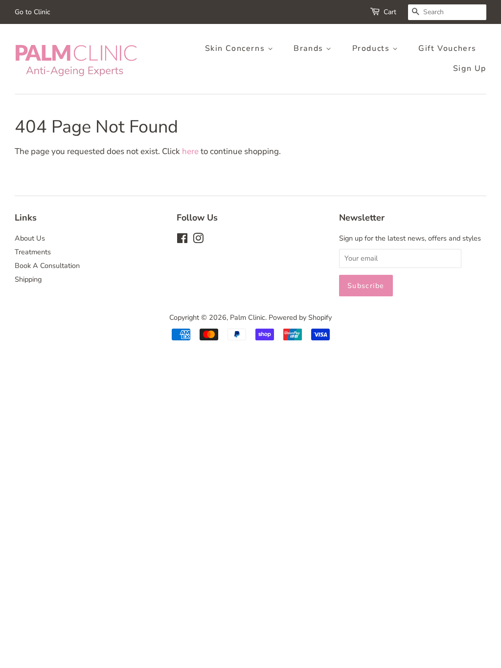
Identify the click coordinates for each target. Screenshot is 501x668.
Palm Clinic (247, 317)
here (190, 151)
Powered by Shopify (300, 317)
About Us (30, 238)
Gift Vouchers (447, 48)
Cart (390, 12)
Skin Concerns (236, 48)
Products (372, 48)
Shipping (28, 279)
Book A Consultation (47, 265)
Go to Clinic (32, 12)
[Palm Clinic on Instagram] (198, 240)
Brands (310, 48)
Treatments (33, 252)
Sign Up (469, 68)
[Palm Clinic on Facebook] (182, 240)
